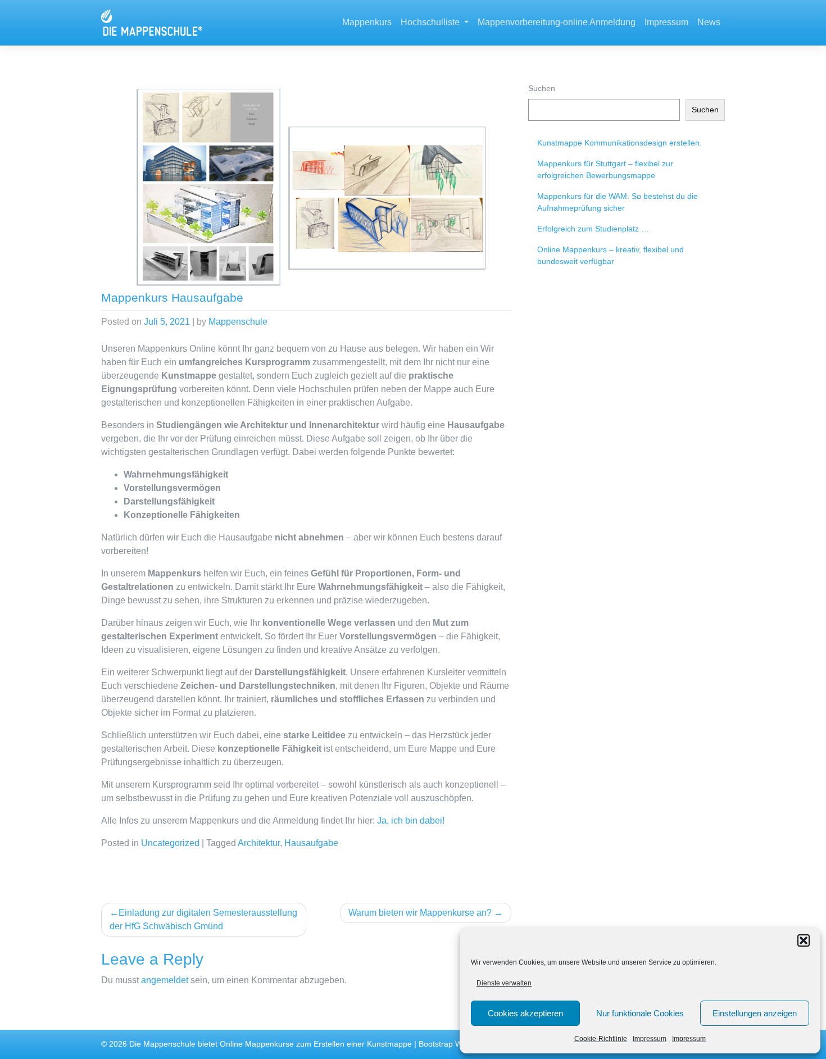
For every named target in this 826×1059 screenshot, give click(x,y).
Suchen (541, 88)
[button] (803, 940)
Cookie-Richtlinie (600, 1039)
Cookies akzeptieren (525, 1013)
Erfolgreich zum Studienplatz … (593, 228)
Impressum (649, 1039)
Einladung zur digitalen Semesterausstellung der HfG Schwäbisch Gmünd (203, 919)
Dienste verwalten (504, 983)
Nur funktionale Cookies (640, 1013)
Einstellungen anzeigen (754, 1013)
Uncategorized (170, 843)
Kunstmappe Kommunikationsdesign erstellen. (619, 142)
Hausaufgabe (311, 843)
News (708, 22)
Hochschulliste (431, 22)
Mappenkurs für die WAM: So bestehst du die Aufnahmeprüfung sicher (617, 202)
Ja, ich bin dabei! (410, 820)
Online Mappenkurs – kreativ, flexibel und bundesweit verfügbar (610, 255)
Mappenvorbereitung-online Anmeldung (557, 22)
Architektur (259, 843)
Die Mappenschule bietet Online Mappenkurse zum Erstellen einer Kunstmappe (270, 1044)
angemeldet (164, 980)
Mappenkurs (367, 22)
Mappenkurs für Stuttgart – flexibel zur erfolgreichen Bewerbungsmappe (605, 169)
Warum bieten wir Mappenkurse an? (420, 912)
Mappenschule (237, 321)
